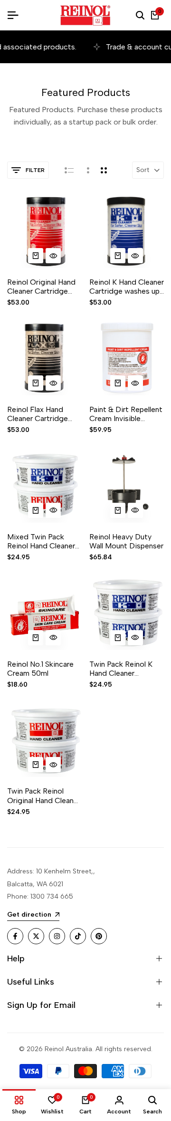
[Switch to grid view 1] (87, 170)
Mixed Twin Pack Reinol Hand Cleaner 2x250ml (41, 541)
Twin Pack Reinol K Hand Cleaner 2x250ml (120, 669)
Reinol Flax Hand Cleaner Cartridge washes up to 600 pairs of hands (37, 414)
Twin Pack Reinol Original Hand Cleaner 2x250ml (43, 795)
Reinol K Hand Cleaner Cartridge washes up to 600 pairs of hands (126, 287)
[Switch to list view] (69, 170)
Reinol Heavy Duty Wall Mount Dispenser (126, 541)
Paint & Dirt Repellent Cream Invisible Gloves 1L (125, 414)
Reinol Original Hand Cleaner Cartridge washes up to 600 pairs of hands (41, 287)
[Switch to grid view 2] (103, 170)
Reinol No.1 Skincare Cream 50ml (40, 669)
